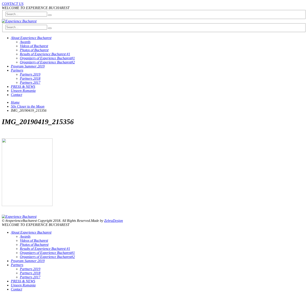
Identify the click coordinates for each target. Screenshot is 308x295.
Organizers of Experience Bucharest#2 (47, 62)
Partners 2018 (30, 78)
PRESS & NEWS (23, 86)
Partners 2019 (30, 74)
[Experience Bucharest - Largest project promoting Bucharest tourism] (19, 21)
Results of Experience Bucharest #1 (45, 54)
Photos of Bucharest (34, 50)
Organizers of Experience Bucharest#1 (47, 58)
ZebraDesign (113, 221)
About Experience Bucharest (31, 38)
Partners (17, 70)
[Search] (50, 15)
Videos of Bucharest (34, 46)
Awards (25, 42)
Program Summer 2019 (28, 66)
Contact (16, 95)
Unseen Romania (23, 91)
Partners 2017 (30, 82)
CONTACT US (12, 4)
